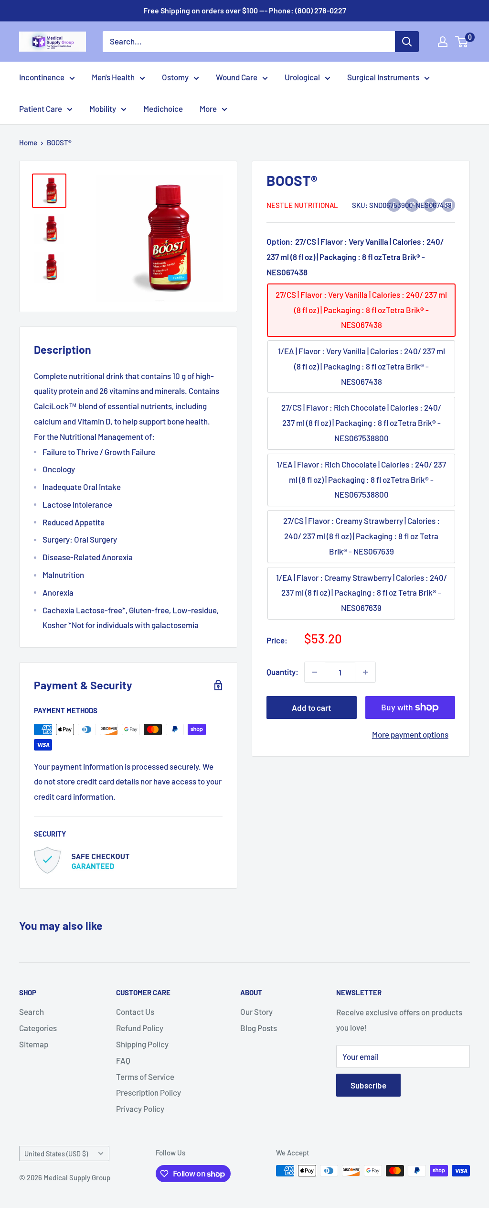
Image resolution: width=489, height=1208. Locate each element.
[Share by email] (448, 204)
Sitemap (33, 1044)
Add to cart (311, 707)
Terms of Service (145, 1076)
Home (28, 142)
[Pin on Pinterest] (412, 204)
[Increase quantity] (365, 672)
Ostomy (175, 77)
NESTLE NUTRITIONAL (302, 205)
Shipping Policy (142, 1044)
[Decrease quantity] (315, 672)
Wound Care (236, 77)
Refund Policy (139, 1028)
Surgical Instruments (383, 77)
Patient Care (40, 108)
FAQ (123, 1060)
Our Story (256, 1011)
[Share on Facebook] (394, 204)
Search (31, 1011)
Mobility (102, 108)
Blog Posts (258, 1028)
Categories (38, 1028)
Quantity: (282, 671)
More (208, 108)
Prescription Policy (148, 1092)
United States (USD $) (56, 1154)
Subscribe (368, 1085)
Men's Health (113, 77)
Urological (302, 77)
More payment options (410, 734)
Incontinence (41, 77)
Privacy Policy (140, 1108)
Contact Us (135, 1011)
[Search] (407, 41)
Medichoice (163, 108)
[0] (462, 41)
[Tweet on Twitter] (430, 204)
